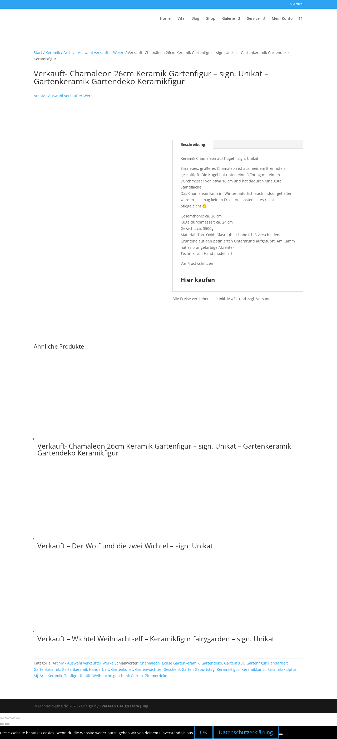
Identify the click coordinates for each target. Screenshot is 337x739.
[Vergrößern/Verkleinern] (2, 717)
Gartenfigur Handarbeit (267, 663)
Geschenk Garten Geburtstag (189, 669)
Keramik (53, 52)
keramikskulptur (282, 669)
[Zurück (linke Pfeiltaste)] (2, 724)
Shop (210, 19)
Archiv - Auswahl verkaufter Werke (93, 52)
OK (203, 732)
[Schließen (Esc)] (18, 717)
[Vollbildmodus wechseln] (7, 717)
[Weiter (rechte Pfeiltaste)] (7, 724)
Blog (195, 19)
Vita (181, 19)
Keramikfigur (228, 669)
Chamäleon (150, 663)
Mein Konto (282, 19)
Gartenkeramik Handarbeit (85, 669)
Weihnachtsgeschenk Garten (117, 675)
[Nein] (281, 734)
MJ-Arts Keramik (48, 675)
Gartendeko (211, 663)
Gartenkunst (122, 669)
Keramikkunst (253, 669)
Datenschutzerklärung (246, 732)
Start (38, 52)
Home (165, 19)
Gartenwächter (148, 669)
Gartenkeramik (47, 669)
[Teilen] (13, 717)
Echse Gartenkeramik (180, 663)
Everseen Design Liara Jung (124, 705)
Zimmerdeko (156, 675)
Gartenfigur (234, 663)
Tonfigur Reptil (77, 675)
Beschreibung (193, 144)
